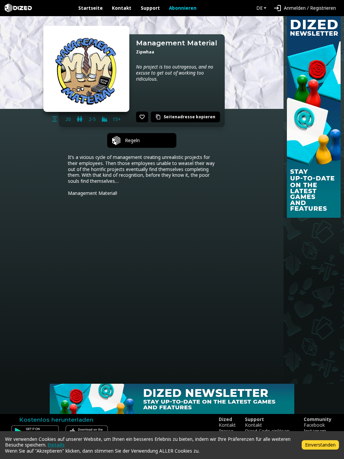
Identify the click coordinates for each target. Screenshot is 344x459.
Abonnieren (183, 8)
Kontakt (121, 8)
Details (56, 445)
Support (150, 8)
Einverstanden (320, 445)
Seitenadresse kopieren (185, 117)
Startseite (90, 8)
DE (259, 8)
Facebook (314, 425)
